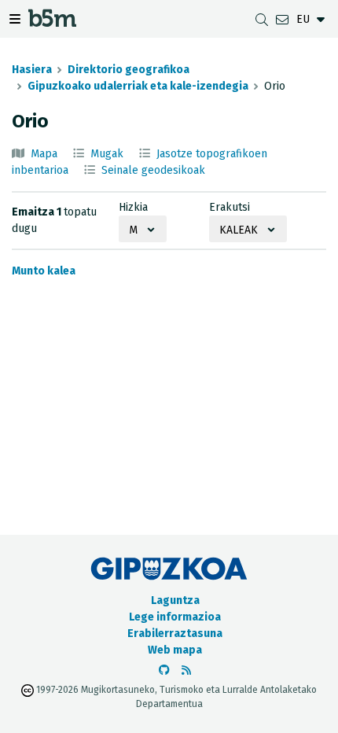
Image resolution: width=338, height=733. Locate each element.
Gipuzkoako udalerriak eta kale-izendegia (138, 86)
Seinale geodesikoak (153, 170)
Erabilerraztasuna (174, 633)
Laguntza (175, 600)
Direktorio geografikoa (128, 69)
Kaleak (238, 230)
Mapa (44, 153)
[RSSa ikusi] (186, 670)
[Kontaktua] (282, 19)
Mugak (106, 153)
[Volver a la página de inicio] (52, 22)
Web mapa (175, 650)
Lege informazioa (175, 617)
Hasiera (32, 69)
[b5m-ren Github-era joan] (164, 670)
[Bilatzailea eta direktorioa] (261, 19)
